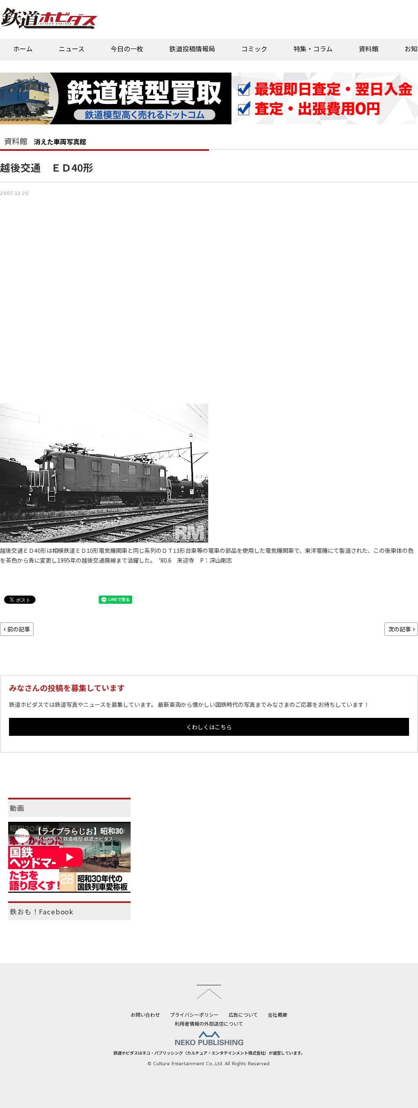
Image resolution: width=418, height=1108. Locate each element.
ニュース (71, 48)
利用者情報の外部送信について (209, 1023)
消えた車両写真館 (60, 141)
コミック (254, 48)
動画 (17, 808)
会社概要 (277, 1014)
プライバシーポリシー (194, 1014)
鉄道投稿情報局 (192, 48)
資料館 (368, 48)
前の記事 (18, 629)
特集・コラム (313, 48)
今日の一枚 (127, 48)
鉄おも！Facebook (41, 911)
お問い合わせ (145, 1014)
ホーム (23, 48)
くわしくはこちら (209, 727)
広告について (243, 1014)
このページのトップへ (209, 992)
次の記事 (399, 629)
